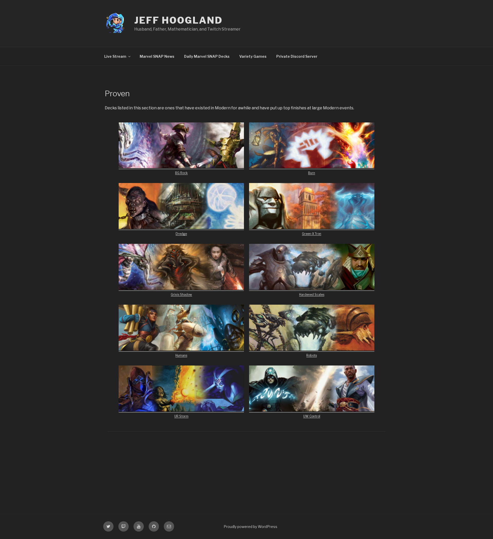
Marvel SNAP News (157, 56)
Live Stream (115, 56)
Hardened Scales (311, 294)
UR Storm (181, 416)
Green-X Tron (311, 234)
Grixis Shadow (181, 294)
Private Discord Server (296, 56)
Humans (181, 355)
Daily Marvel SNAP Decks (207, 56)
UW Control (311, 416)
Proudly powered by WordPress (250, 526)
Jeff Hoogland (178, 20)
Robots (311, 355)
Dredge (181, 234)
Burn (311, 173)
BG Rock (181, 173)
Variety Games (253, 56)
